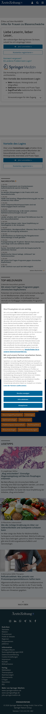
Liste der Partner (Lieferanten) (15, 386)
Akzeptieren (22, 405)
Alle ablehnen (23, 399)
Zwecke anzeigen (23, 393)
